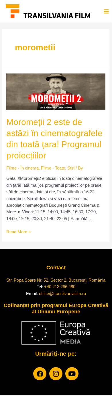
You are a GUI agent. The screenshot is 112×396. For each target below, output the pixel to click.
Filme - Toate (53, 168)
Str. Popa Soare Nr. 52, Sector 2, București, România (55, 280)
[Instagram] (55, 373)
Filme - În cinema (22, 168)
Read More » (18, 232)
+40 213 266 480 (59, 286)
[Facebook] (39, 373)
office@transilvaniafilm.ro (62, 293)
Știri (70, 168)
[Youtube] (71, 373)
